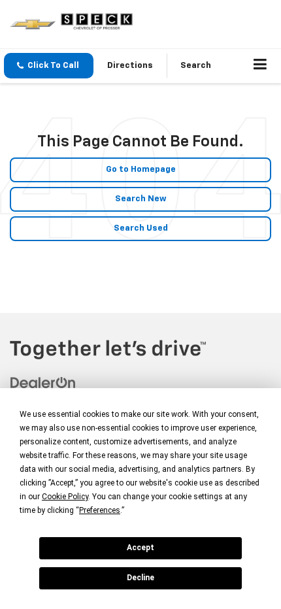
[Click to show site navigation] (260, 66)
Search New (141, 199)
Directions (130, 65)
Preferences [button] (99, 510)
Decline (140, 577)
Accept (140, 547)
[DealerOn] (43, 383)
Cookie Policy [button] (65, 496)
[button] (48, 65)
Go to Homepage (141, 169)
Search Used (141, 228)
